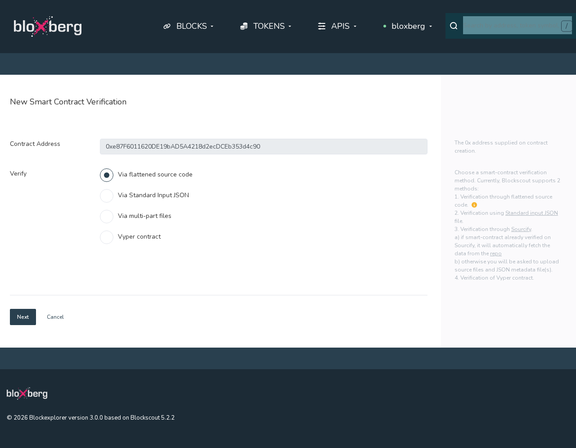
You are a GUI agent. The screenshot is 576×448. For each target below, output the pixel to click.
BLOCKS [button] (191, 26)
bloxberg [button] (408, 26)
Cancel (55, 317)
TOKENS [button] (269, 26)
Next (23, 317)
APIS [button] (340, 26)
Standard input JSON (531, 213)
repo (496, 253)
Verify (18, 173)
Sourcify (521, 229)
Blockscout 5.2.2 (152, 418)
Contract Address (35, 144)
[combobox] (517, 25)
